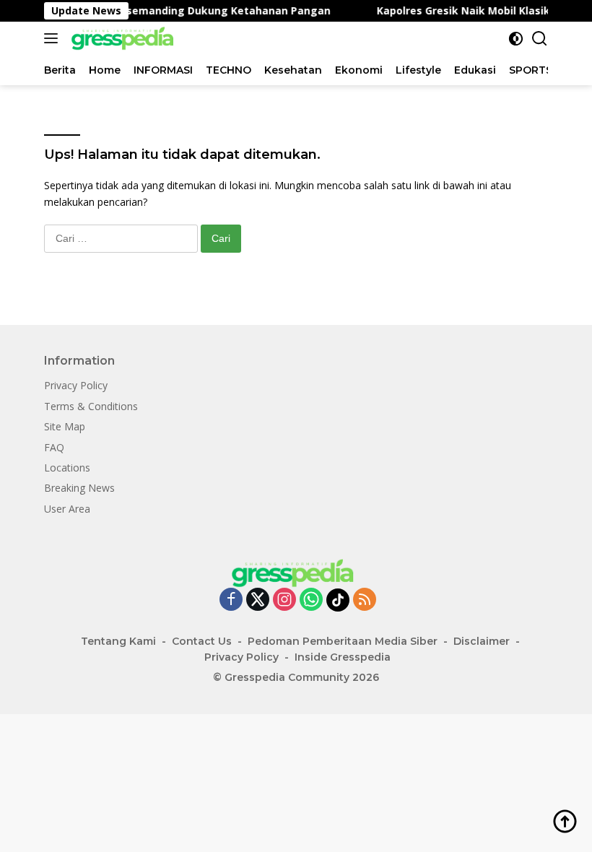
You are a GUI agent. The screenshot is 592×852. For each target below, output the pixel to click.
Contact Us (202, 641)
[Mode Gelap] (516, 39)
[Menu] (54, 38)
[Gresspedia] (123, 38)
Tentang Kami (118, 641)
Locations (67, 467)
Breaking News (79, 488)
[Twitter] (257, 600)
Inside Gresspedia (343, 657)
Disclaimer (481, 641)
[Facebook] (231, 600)
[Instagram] (284, 600)
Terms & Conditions (91, 406)
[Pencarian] (539, 39)
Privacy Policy (76, 385)
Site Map (64, 426)
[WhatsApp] (311, 600)
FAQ (54, 447)
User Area (67, 509)
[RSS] (364, 600)
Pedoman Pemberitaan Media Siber (343, 641)
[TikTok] (337, 600)
